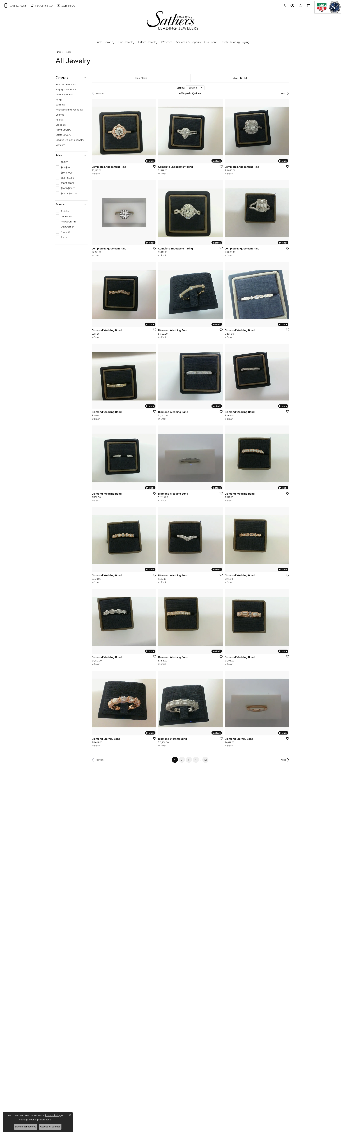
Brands (60, 204)
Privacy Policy (53, 1115)
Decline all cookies (25, 1126)
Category (62, 77)
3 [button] (188, 759)
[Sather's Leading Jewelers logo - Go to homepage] (172, 20)
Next (283, 93)
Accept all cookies (50, 1126)
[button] (284, 5)
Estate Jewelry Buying (235, 42)
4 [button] (196, 759)
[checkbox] (62, 162)
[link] (15, 5)
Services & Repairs (188, 42)
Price (59, 155)
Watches (166, 42)
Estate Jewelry (147, 42)
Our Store (210, 42)
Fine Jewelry (126, 42)
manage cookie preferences (35, 1119)
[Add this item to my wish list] (153, 166)
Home (58, 51)
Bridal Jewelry (104, 42)
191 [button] (205, 759)
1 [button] (176, 760)
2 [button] (182, 759)
